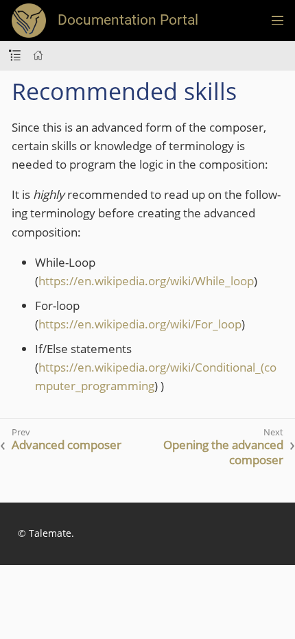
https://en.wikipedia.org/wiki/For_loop (139, 324)
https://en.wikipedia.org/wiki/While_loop (146, 281)
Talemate (50, 533)
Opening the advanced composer (223, 452)
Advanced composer (66, 445)
